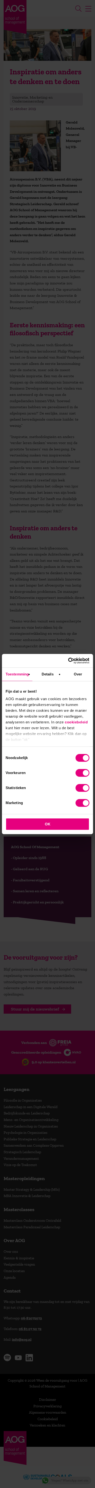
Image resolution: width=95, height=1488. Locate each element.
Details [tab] (48, 674)
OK (47, 824)
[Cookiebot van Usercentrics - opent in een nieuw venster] (68, 661)
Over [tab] (78, 674)
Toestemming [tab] (17, 674)
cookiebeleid (76, 722)
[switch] (82, 773)
